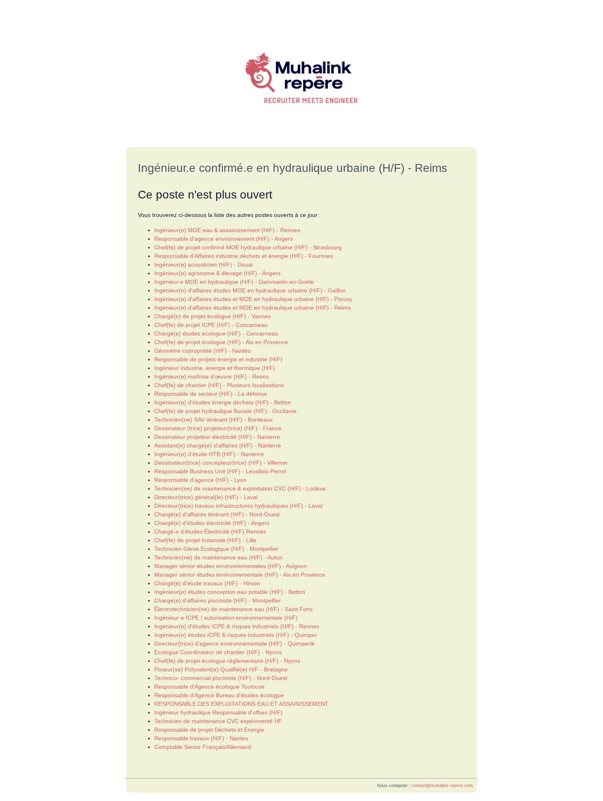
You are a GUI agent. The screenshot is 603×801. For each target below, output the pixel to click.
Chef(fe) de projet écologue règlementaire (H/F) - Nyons (227, 660)
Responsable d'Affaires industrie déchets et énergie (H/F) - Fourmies (243, 256)
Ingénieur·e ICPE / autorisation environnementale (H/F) (226, 617)
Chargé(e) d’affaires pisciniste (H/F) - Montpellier (217, 600)
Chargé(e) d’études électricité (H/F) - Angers (212, 523)
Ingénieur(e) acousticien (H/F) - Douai (203, 264)
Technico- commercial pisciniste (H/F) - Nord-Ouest (220, 678)
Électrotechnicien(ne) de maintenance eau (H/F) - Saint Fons (233, 609)
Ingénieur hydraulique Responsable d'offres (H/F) (218, 712)
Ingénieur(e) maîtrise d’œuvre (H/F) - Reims (211, 376)
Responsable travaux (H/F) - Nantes (201, 738)
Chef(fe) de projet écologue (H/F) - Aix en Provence (221, 342)
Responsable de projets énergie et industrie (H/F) (218, 359)
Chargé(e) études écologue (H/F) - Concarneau (216, 333)
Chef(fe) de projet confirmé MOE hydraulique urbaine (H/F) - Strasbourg (248, 247)
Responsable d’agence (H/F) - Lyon (200, 480)
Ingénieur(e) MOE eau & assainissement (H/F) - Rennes (227, 230)
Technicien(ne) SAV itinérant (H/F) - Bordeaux (213, 419)
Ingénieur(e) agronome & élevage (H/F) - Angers (217, 273)
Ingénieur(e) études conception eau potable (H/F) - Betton (229, 592)
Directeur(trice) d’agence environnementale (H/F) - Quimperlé (234, 643)
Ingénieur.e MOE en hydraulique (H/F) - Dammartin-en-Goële (234, 281)
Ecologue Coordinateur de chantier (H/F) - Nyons (218, 652)
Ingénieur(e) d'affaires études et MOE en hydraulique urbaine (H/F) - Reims (252, 307)
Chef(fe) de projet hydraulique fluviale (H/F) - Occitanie (225, 411)
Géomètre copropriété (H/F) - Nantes (202, 350)
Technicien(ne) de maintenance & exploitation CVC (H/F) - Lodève (240, 488)
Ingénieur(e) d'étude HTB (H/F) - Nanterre (209, 454)
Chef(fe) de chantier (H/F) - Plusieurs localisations (219, 385)
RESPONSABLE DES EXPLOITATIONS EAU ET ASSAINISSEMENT (241, 704)
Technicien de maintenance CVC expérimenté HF (218, 721)
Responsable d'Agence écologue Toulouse (209, 686)
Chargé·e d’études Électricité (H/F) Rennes (210, 531)
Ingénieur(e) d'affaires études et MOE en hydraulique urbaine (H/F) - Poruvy (253, 299)
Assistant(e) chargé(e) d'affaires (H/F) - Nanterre (217, 445)
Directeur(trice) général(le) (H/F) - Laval (206, 497)
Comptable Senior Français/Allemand (202, 747)
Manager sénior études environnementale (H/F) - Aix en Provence (239, 574)
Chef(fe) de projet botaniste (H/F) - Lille (205, 540)
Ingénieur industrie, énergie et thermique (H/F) (214, 368)
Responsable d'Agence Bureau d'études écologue (219, 695)
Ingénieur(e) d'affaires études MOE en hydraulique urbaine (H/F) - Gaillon (250, 290)
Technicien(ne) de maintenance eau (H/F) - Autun (218, 557)
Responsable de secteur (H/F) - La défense (210, 393)
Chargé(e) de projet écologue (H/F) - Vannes (212, 316)
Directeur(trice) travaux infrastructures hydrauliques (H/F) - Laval (238, 505)
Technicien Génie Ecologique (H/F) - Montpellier (216, 548)
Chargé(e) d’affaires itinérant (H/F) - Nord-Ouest (217, 514)
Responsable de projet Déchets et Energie (209, 729)
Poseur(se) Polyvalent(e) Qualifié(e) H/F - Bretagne (221, 669)
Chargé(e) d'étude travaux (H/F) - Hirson (207, 583)
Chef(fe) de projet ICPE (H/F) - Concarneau (210, 325)
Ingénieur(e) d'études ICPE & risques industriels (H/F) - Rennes (236, 626)
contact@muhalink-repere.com (442, 785)
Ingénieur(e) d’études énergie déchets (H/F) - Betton (222, 402)
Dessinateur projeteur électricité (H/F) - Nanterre (217, 437)
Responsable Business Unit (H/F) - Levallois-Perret (220, 471)
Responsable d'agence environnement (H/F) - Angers (223, 238)
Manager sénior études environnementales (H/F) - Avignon (230, 566)
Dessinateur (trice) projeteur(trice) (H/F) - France (217, 428)
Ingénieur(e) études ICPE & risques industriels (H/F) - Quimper (235, 635)
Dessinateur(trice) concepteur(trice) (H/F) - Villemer (221, 462)
